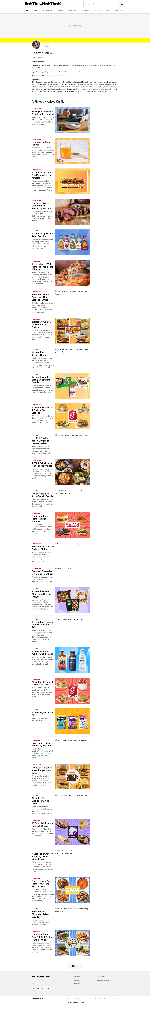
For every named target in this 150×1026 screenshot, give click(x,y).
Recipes (97, 10)
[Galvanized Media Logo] (37, 998)
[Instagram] (45, 46)
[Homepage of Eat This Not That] (41, 976)
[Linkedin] (48, 46)
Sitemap (76, 980)
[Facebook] (43, 46)
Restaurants (85, 10)
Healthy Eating (47, 10)
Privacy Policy (101, 976)
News (35, 10)
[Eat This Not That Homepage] (43, 4)
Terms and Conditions (103, 980)
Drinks (107, 10)
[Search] (121, 4)
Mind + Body (118, 10)
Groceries (60, 10)
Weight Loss (72, 10)
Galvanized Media (74, 998)
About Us (77, 976)
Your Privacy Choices (77, 1003)
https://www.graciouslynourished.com (55, 76)
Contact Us (77, 983)
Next (75, 966)
